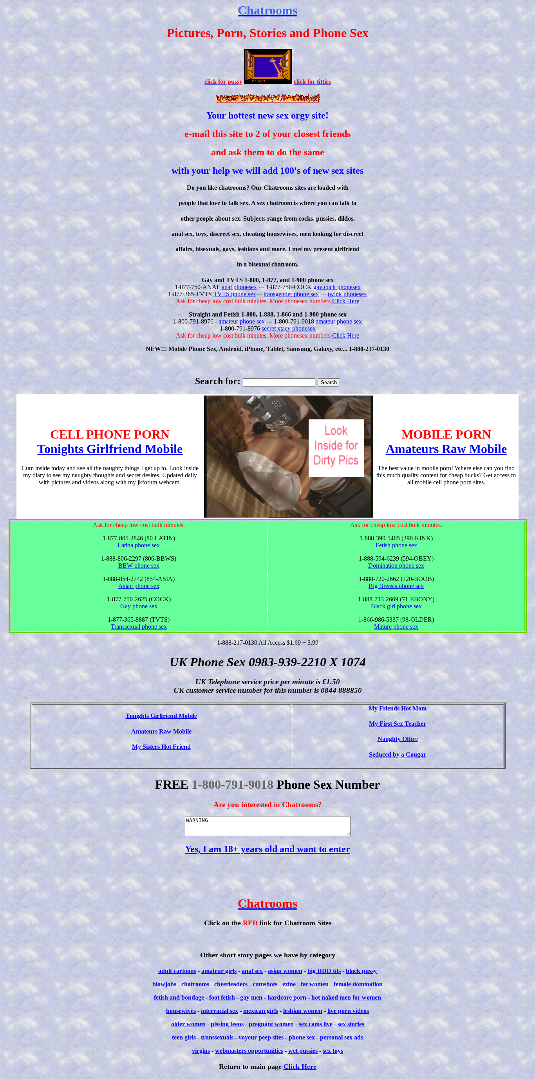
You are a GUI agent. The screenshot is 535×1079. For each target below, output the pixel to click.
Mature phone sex (396, 626)
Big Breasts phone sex (396, 586)
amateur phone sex (242, 321)
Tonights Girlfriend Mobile (110, 449)
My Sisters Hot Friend (161, 746)
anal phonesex (239, 287)
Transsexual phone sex (139, 626)
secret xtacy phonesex (289, 328)
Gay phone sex (138, 606)
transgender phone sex (291, 294)
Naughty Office (398, 739)
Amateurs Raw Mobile (446, 449)
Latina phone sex (138, 545)
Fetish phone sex (396, 545)
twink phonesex (347, 294)
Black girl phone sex (396, 606)
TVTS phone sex (234, 294)
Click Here (345, 301)
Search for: (217, 381)
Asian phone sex (138, 586)
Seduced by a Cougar (397, 754)
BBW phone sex (138, 565)
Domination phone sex (396, 565)
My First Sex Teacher (397, 723)
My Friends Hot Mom (398, 708)
